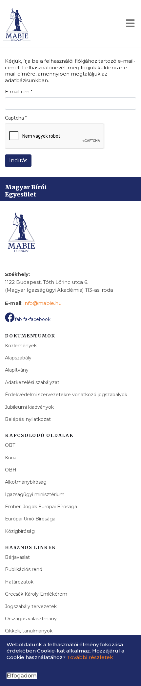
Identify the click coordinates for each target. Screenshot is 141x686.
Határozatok (19, 582)
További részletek (90, 657)
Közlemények (21, 346)
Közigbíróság (20, 531)
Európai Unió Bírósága (30, 519)
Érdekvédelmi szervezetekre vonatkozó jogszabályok (66, 395)
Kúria (10, 458)
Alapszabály (18, 358)
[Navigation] (130, 24)
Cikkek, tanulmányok (28, 631)
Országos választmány (31, 619)
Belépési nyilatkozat (28, 419)
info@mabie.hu (43, 303)
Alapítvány (17, 370)
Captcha (16, 118)
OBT (10, 445)
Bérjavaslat (17, 557)
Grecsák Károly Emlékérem (36, 594)
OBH (10, 470)
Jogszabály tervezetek (31, 606)
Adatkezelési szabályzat (32, 382)
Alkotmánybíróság (26, 482)
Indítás (18, 160)
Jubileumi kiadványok (29, 407)
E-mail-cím (18, 92)
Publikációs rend (23, 569)
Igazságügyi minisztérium (35, 494)
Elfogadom (22, 676)
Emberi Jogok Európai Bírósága (41, 507)
